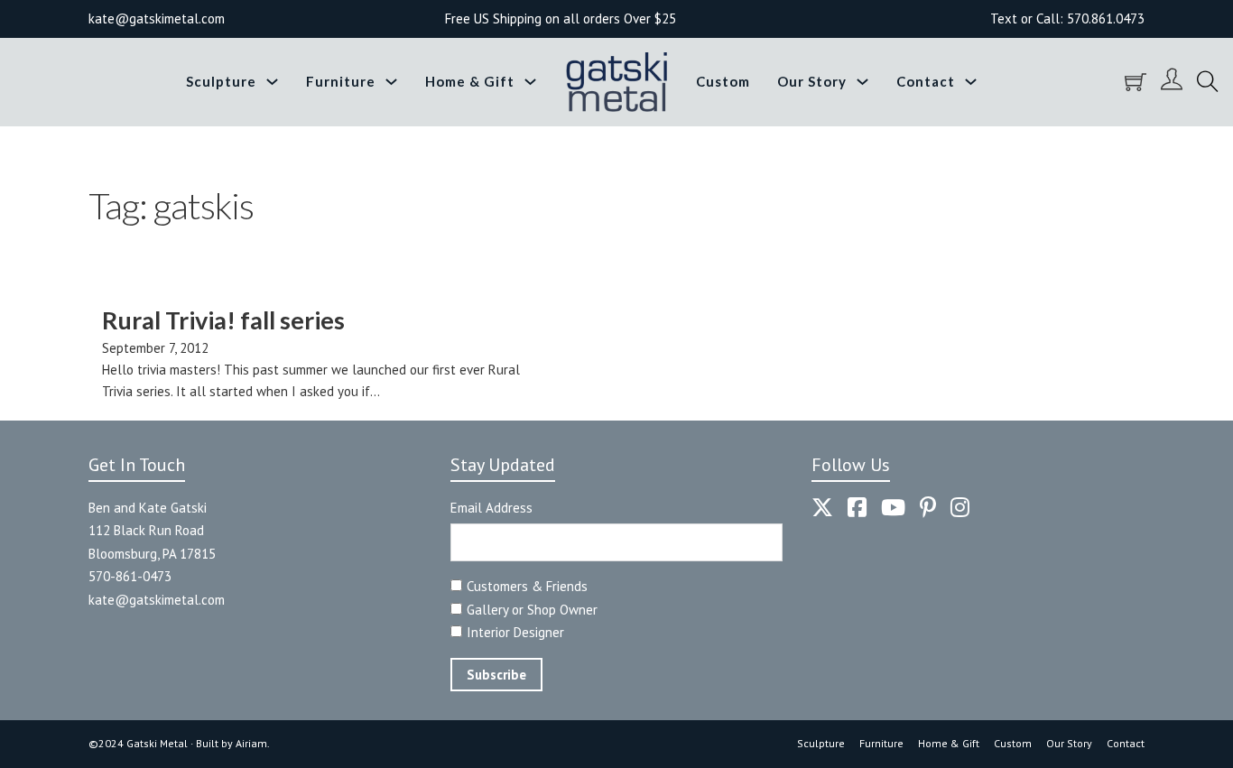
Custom (723, 81)
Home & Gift (470, 81)
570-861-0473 (130, 576)
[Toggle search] (1208, 82)
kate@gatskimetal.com (156, 599)
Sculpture (221, 81)
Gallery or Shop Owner (532, 609)
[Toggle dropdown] (272, 81)
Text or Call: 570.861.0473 (1067, 18)
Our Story (812, 81)
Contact (925, 81)
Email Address (491, 507)
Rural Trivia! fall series (223, 320)
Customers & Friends (527, 586)
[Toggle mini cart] (1135, 82)
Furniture (340, 81)
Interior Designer (515, 632)
